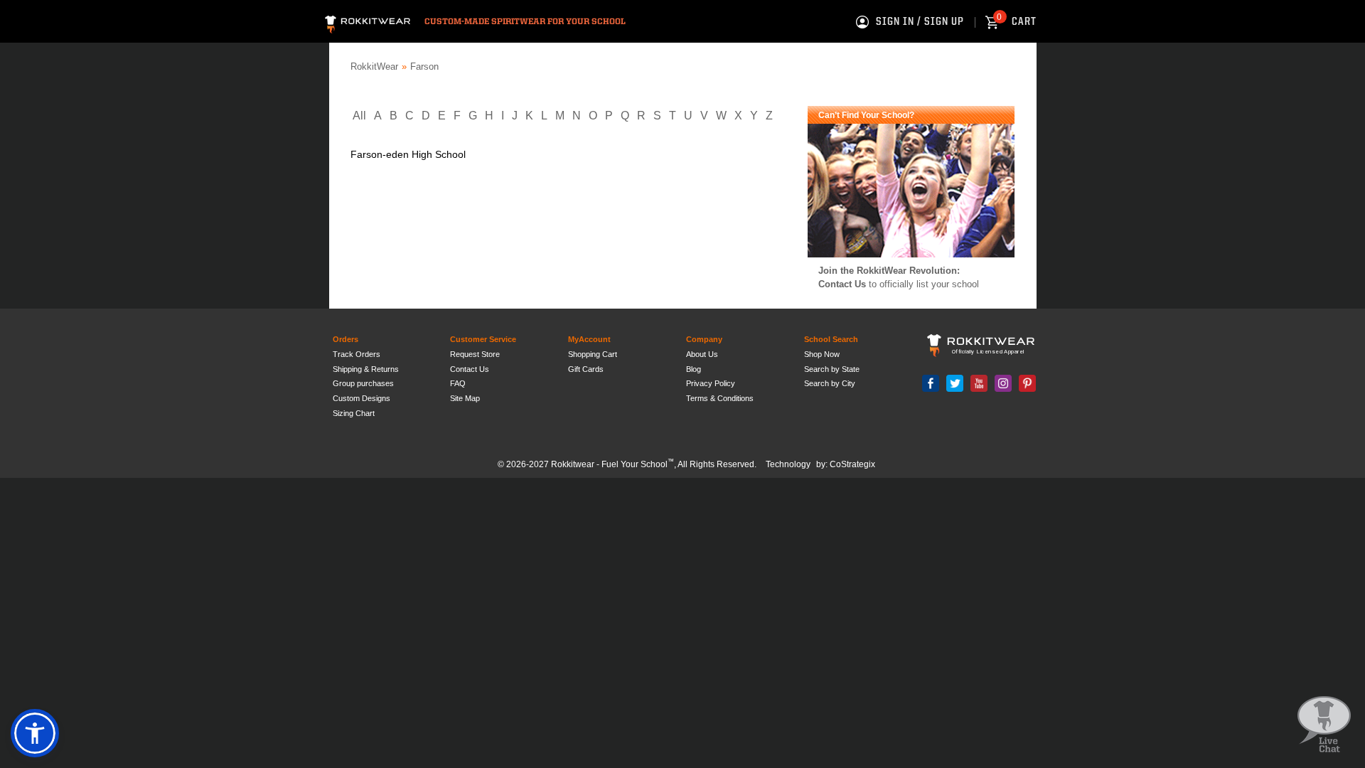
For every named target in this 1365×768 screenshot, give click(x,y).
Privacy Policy (710, 383)
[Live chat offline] (1324, 725)
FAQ (458, 383)
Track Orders (356, 354)
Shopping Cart (592, 354)
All (359, 116)
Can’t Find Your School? (866, 115)
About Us (702, 354)
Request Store (475, 354)
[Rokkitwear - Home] (367, 22)
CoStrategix (852, 464)
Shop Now (822, 354)
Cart (1017, 22)
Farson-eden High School (408, 154)
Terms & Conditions (720, 398)
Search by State (832, 369)
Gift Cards (586, 369)
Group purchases (363, 383)
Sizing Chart (354, 413)
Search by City (829, 383)
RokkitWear (374, 66)
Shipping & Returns (366, 369)
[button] (34, 733)
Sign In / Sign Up (920, 22)
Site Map (465, 398)
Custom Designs (361, 398)
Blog (693, 369)
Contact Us (842, 284)
